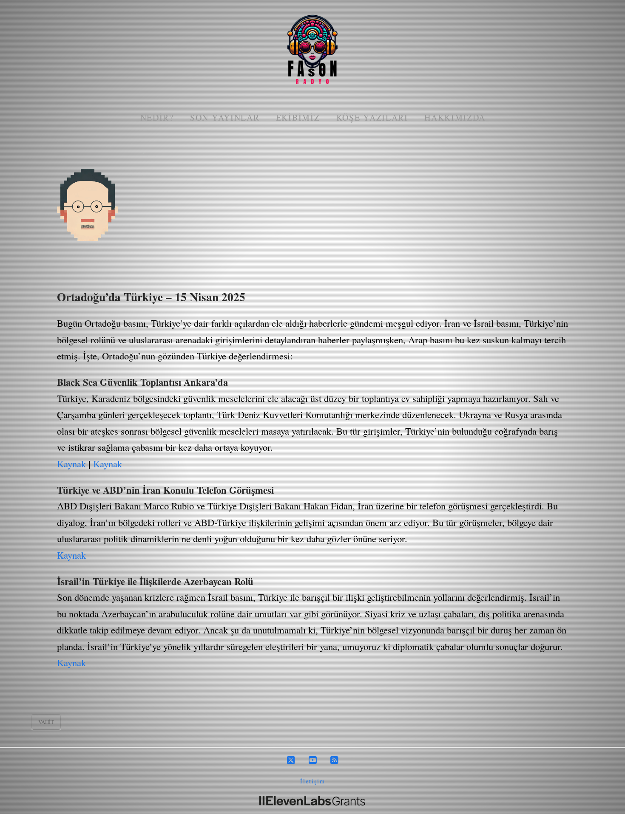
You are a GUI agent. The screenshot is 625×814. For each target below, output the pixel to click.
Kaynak (71, 463)
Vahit (46, 722)
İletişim (312, 781)
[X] (291, 760)
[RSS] (334, 760)
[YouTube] (312, 760)
